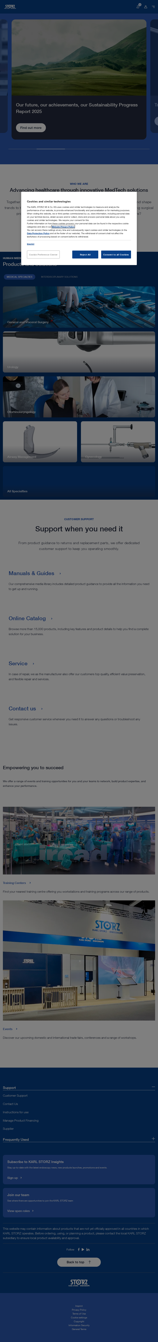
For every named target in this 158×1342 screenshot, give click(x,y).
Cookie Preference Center (43, 254)
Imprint (30, 244)
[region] (79, 228)
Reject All (85, 254)
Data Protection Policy (38, 233)
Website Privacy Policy (63, 226)
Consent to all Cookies (116, 254)
